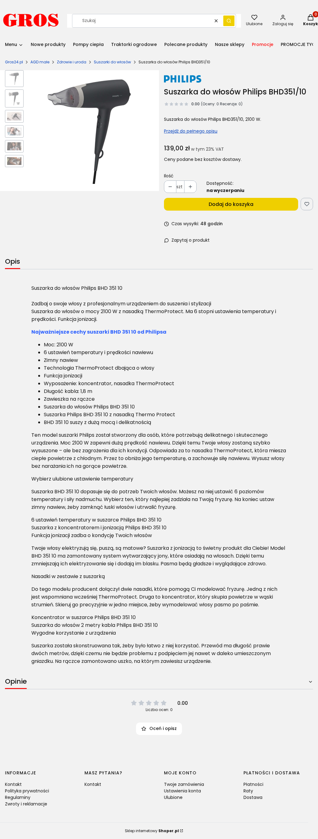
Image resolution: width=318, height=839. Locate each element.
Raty (248, 791)
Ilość (169, 176)
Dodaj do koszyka (231, 204)
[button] (228, 21)
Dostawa (252, 797)
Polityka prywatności (27, 791)
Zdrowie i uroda (71, 62)
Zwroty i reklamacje (26, 804)
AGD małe (39, 62)
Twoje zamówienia (184, 784)
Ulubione (173, 797)
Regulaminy (17, 797)
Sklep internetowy (152, 830)
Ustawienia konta (182, 791)
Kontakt (13, 784)
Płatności (253, 784)
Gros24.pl (14, 62)
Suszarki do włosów (112, 62)
